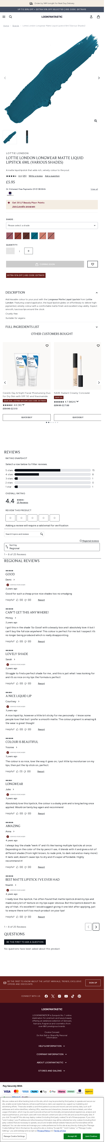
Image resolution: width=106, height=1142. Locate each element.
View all (94, 189)
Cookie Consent (52, 1032)
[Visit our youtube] (66, 996)
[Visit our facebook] (46, 996)
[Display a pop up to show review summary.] (23, 405)
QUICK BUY (26, 417)
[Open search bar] (10, 17)
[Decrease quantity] (10, 251)
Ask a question (52, 176)
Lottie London (17, 153)
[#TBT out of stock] (9, 235)
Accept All (72, 1136)
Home (6, 26)
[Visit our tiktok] (72, 996)
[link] (91, 17)
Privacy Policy (43, 1131)
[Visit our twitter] (53, 996)
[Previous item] (5, 382)
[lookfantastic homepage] (52, 17)
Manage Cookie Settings (14, 1136)
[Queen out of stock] (34, 235)
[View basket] (98, 17)
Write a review (36, 176)
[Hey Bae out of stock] (26, 235)
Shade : (10, 219)
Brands (16, 26)
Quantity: (12, 245)
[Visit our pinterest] (79, 996)
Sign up (93, 983)
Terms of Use (60, 1131)
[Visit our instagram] (59, 996)
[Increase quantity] (28, 251)
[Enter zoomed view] (95, 120)
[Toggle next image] (99, 78)
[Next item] (99, 382)
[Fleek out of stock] (18, 235)
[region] (52, 1119)
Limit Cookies (91, 1136)
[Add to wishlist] (92, 264)
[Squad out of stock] (42, 235)
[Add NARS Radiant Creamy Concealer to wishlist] (98, 345)
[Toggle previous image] (5, 78)
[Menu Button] (3, 17)
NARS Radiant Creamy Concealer (72, 393)
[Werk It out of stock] (51, 235)
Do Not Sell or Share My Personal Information (52, 1036)
